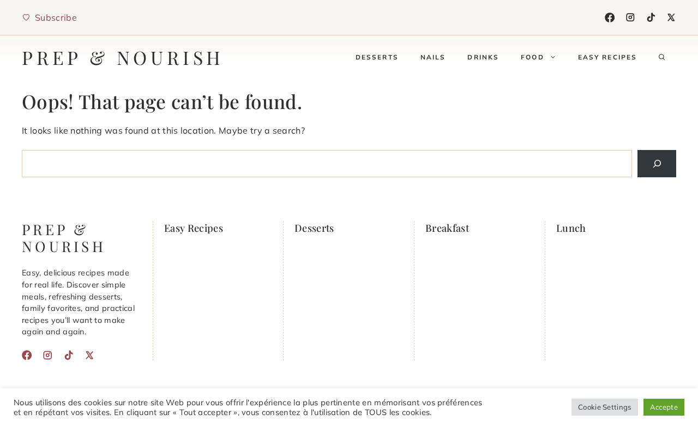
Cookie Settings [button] (604, 407)
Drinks (483, 57)
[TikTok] (651, 17)
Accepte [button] (664, 407)
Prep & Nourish (123, 57)
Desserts (377, 57)
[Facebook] (610, 17)
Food (532, 57)
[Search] (656, 163)
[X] (671, 17)
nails (433, 57)
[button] (662, 57)
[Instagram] (630, 17)
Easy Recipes (607, 57)
